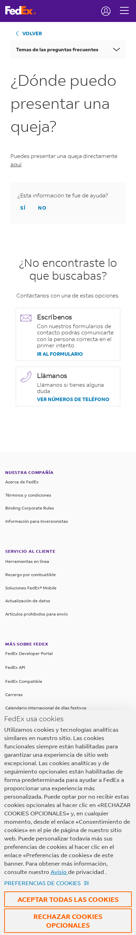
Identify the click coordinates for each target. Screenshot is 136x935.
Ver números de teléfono (73, 399)
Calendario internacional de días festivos (45, 707)
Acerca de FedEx (22, 481)
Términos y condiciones (28, 495)
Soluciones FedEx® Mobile (30, 587)
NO (42, 207)
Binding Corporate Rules (29, 508)
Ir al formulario (60, 354)
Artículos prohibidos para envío (36, 614)
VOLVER (32, 33)
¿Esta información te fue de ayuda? (62, 195)
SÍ (22, 207)
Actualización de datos (27, 600)
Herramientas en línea (27, 561)
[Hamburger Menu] (124, 5)
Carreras (14, 694)
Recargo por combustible (30, 574)
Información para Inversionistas (36, 521)
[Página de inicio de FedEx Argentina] (23, 10)
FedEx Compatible (23, 681)
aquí (16, 164)
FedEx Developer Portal (29, 653)
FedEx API (15, 667)
